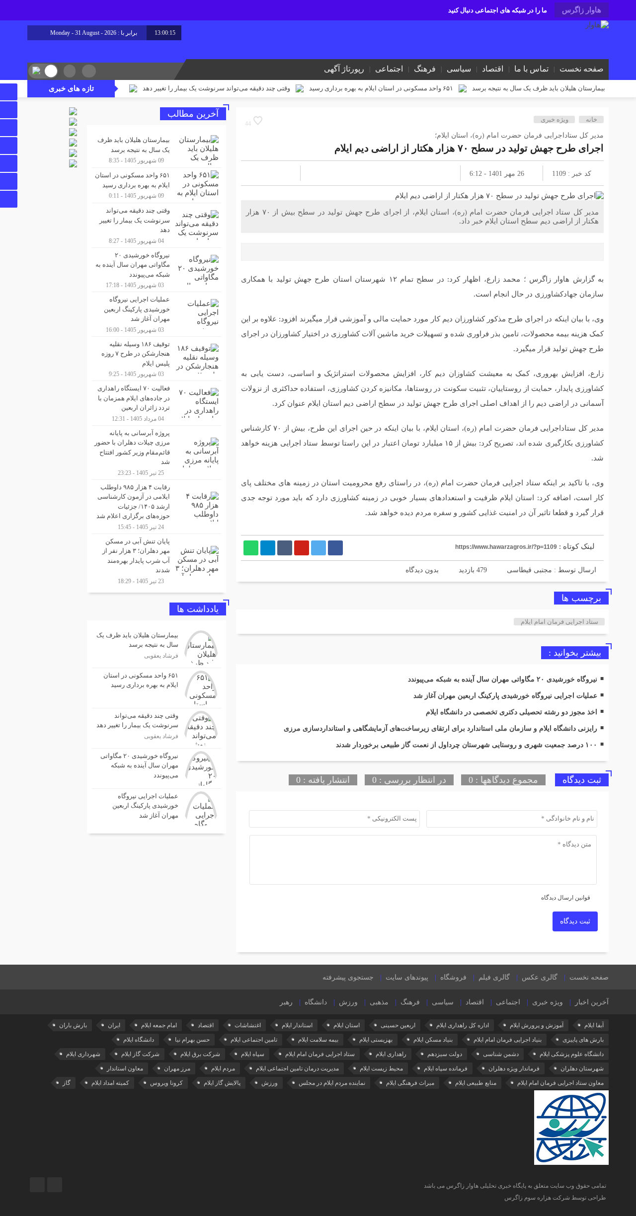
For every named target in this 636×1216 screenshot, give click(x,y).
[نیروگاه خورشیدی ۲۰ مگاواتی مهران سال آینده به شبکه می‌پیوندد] (156, 270)
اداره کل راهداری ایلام (462, 1025)
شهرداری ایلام (83, 1054)
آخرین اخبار (592, 1002)
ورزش (348, 1002)
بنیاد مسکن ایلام (433, 1039)
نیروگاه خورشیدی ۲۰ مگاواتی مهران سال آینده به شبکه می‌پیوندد (502, 679)
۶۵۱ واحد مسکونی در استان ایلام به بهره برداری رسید (381, 88)
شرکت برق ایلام (200, 1054)
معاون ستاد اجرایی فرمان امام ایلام (560, 1082)
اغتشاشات (248, 1025)
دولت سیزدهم (444, 1054)
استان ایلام (346, 1025)
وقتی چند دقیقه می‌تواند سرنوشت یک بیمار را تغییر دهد (216, 88)
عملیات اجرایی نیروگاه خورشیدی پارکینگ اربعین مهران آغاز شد (505, 695)
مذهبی (379, 1002)
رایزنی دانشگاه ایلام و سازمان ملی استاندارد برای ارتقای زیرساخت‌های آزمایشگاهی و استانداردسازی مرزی (440, 728)
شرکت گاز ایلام (140, 1054)
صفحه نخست (581, 69)
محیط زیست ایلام (381, 1068)
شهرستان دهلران (582, 1068)
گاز (67, 1082)
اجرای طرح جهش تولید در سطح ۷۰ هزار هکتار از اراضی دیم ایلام (469, 148)
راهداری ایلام (391, 1054)
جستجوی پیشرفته (348, 977)
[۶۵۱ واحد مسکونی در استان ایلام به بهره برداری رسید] (156, 185)
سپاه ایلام (252, 1054)
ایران (114, 1025)
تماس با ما (531, 69)
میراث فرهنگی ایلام (410, 1082)
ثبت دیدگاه (575, 921)
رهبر (286, 1002)
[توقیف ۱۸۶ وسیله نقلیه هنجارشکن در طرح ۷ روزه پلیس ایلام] (156, 359)
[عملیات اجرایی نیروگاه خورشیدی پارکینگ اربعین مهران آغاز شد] (156, 314)
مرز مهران (177, 1068)
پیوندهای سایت (407, 977)
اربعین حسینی (398, 1025)
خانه (591, 119)
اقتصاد (492, 69)
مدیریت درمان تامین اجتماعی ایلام (297, 1068)
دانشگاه (316, 1002)
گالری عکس (539, 977)
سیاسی (459, 69)
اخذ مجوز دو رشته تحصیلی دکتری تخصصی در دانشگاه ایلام (511, 712)
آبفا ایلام (594, 1025)
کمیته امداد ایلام (110, 1082)
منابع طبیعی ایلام (475, 1082)
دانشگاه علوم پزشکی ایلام (572, 1054)
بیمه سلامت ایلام (318, 1039)
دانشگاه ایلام (138, 1039)
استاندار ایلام (297, 1025)
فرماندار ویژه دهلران (514, 1068)
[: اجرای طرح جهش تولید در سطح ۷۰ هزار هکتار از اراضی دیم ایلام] (260, 173)
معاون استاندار (125, 1068)
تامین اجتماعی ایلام (254, 1039)
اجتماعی (389, 69)
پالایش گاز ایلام (222, 1082)
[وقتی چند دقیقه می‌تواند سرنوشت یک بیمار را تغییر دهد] (156, 225)
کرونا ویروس (166, 1082)
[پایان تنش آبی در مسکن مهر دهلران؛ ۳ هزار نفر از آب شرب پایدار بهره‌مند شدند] (156, 559)
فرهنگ (425, 69)
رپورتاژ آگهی (344, 69)
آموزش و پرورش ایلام (536, 1025)
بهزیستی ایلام (376, 1039)
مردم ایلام (223, 1068)
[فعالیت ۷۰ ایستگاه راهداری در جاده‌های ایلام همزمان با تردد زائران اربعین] (156, 403)
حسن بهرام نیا (192, 1039)
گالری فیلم (494, 977)
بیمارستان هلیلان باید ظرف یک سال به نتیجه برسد (538, 88)
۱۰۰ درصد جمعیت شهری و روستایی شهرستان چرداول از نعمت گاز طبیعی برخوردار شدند (466, 745)
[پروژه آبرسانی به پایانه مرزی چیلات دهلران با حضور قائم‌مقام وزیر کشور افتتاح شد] (156, 452)
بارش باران (73, 1025)
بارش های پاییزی (583, 1039)
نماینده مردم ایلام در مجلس (332, 1082)
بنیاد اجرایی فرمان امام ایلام (508, 1039)
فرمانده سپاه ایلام (446, 1068)
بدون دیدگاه (422, 570)
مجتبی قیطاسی (529, 570)
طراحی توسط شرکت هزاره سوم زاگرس (555, 1197)
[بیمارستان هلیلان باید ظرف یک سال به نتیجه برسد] (156, 150)
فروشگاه (453, 977)
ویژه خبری (554, 119)
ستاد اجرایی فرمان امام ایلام (559, 621)
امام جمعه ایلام (159, 1025)
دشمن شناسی (501, 1054)
